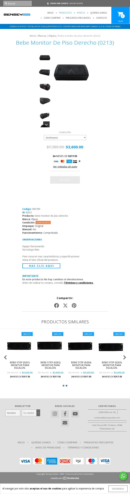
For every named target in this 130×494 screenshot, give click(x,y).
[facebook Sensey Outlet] (65, 414)
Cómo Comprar (51, 17)
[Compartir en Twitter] (65, 305)
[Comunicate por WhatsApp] (123, 476)
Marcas (81, 12)
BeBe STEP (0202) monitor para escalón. (50, 365)
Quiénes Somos (98, 12)
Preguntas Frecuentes (78, 17)
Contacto (101, 17)
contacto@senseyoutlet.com (107, 417)
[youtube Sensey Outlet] (75, 414)
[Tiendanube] (65, 479)
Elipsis (52, 35)
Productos (65, 12)
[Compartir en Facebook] (56, 305)
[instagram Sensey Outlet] (55, 414)
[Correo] (65, 423)
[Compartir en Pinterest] (74, 305)
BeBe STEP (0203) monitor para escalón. (112, 365)
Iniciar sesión (76, 3)
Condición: (65, 132)
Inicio (50, 12)
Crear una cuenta (59, 3)
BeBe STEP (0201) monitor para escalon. (20, 365)
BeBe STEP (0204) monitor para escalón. (81, 365)
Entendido (118, 488)
